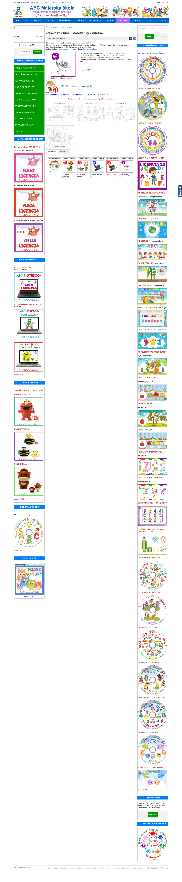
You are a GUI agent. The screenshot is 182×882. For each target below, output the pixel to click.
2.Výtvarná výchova (91, 49)
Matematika (64, 868)
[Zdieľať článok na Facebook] (134, 38)
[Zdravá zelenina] (54, 167)
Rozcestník (52, 151)
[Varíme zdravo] (83, 168)
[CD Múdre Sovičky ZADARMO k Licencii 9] (152, 694)
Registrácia (26, 52)
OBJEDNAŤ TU (103, 95)
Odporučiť (152, 814)
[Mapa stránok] (167, 868)
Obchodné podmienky (137, 868)
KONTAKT (108, 868)
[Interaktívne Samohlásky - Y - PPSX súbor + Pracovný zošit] (152, 499)
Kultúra (94, 868)
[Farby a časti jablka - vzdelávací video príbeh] (152, 448)
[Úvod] (18, 11)
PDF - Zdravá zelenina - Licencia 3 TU (76, 86)
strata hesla (39, 36)
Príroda (72, 868)
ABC (49, 868)
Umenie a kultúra (69, 49)
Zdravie (101, 868)
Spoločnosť (80, 868)
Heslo (16, 36)
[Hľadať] (166, 28)
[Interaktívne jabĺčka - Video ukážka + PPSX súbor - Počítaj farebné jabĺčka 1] (152, 400)
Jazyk (55, 868)
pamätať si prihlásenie (30, 45)
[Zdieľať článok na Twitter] (130, 38)
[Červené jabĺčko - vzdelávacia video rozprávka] (152, 426)
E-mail (16, 27)
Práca (87, 868)
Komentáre (64, 151)
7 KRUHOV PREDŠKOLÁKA (121, 868)
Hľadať (149, 36)
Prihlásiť (37, 52)
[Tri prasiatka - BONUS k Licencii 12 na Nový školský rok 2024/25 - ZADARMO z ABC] (152, 624)
